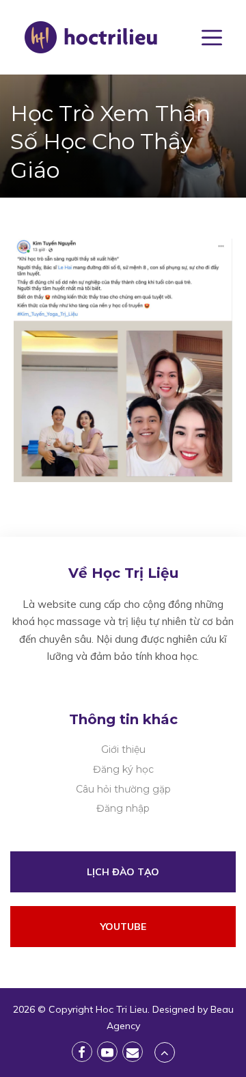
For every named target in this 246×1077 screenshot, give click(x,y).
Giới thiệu (123, 749)
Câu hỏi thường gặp (123, 789)
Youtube (123, 926)
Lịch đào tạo (123, 872)
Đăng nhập (123, 808)
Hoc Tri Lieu (122, 1009)
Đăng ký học (123, 769)
